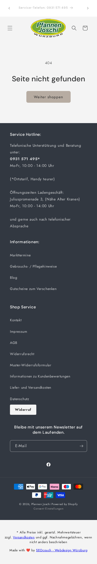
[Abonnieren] (81, 446)
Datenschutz (19, 398)
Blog (13, 277)
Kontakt (15, 320)
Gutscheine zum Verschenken (33, 288)
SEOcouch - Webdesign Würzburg (61, 550)
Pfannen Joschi (41, 504)
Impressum (18, 331)
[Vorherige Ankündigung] (9, 8)
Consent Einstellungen (49, 509)
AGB (13, 342)
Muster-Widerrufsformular (30, 365)
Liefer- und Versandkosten (30, 387)
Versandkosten (24, 537)
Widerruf (23, 409)
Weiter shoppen (48, 97)
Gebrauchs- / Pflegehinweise (33, 266)
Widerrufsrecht (22, 353)
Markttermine (20, 255)
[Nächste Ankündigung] (87, 8)
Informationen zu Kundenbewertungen (40, 376)
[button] (9, 28)
